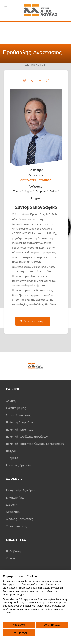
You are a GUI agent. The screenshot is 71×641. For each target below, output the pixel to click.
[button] (6, 6)
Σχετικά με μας (16, 408)
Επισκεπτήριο (15, 497)
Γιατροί (11, 451)
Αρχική (11, 401)
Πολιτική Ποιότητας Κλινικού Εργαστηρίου (35, 443)
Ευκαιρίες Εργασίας (19, 465)
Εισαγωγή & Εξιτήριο (20, 490)
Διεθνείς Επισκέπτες (19, 519)
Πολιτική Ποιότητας (19, 429)
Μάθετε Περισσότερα (33, 321)
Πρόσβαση (13, 551)
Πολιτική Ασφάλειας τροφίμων (27, 436)
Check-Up (12, 558)
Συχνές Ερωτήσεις (18, 415)
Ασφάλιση (13, 511)
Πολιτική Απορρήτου (20, 422)
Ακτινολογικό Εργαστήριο (35, 179)
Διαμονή (11, 504)
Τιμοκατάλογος (16, 526)
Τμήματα (12, 458)
